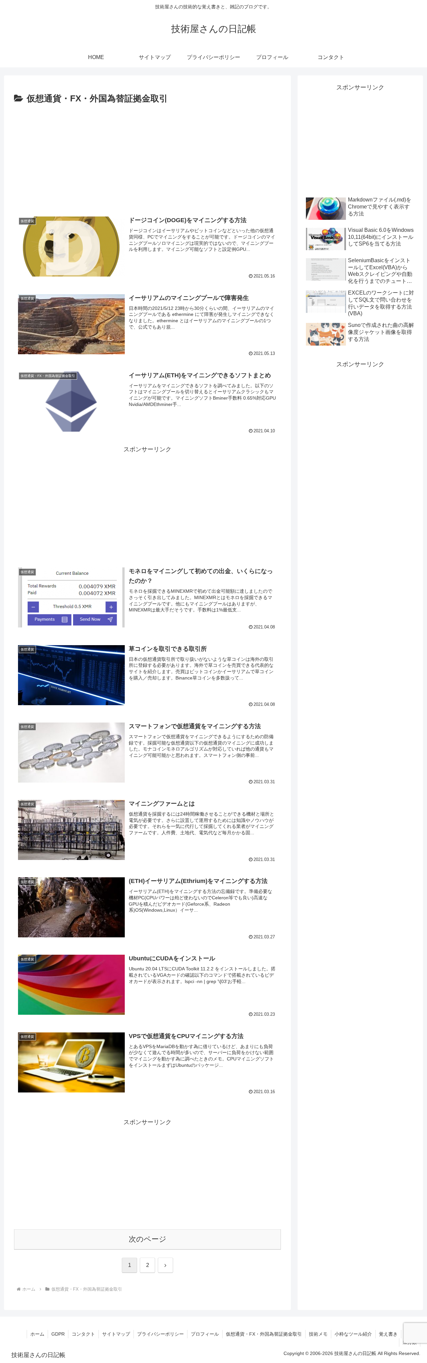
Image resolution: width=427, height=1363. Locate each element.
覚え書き (388, 1334)
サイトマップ (116, 1334)
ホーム (37, 1334)
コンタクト (83, 1334)
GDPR (58, 1334)
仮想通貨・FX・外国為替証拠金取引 (264, 1334)
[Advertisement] (147, 156)
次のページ (147, 1239)
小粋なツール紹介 (353, 1334)
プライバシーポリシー (160, 1334)
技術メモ (318, 1334)
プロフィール (205, 1334)
